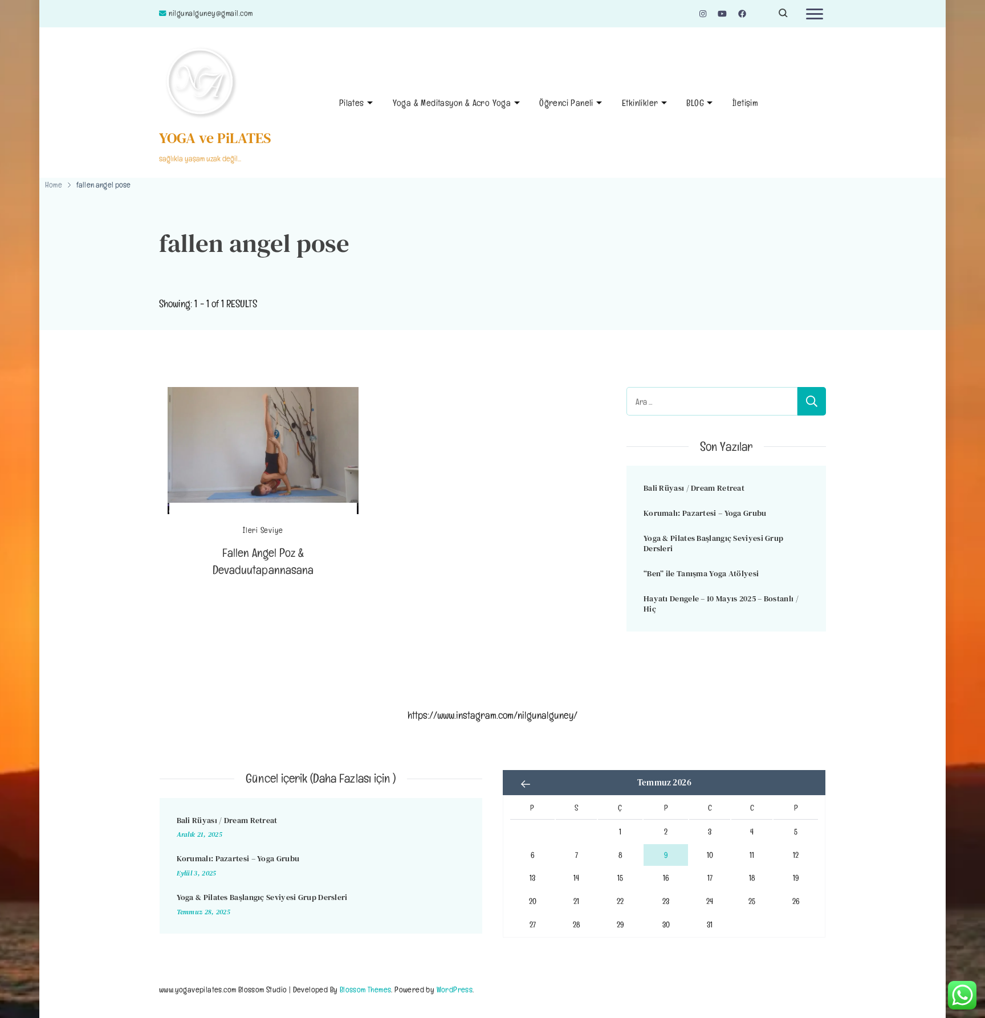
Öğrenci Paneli (566, 103)
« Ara (525, 783)
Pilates (351, 103)
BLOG (695, 103)
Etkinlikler (640, 103)
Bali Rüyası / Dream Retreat (694, 488)
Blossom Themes (366, 989)
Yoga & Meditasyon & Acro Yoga (452, 103)
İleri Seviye (263, 530)
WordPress (455, 989)
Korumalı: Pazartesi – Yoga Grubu (705, 513)
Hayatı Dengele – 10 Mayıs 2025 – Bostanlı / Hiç (721, 604)
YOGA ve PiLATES (215, 138)
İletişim (745, 103)
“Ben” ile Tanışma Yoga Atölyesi (701, 573)
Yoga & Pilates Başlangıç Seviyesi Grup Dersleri (713, 543)
